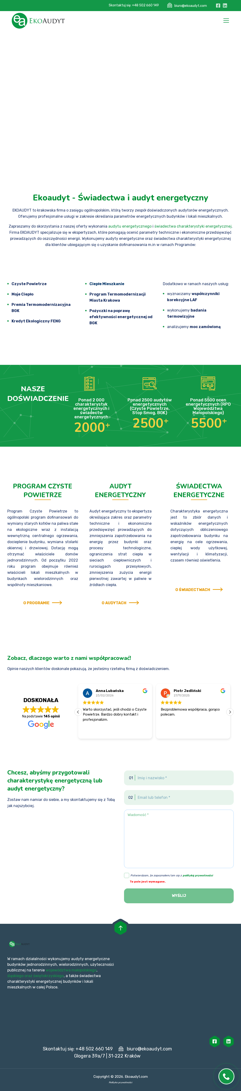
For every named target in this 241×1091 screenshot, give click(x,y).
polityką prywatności (198, 875)
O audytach (114, 603)
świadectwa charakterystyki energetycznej (193, 226)
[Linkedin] (228, 1041)
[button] (229, 712)
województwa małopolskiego (71, 970)
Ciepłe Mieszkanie (106, 284)
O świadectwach (192, 589)
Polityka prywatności (120, 1082)
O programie (36, 603)
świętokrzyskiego (48, 976)
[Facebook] (214, 1041)
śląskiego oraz (20, 976)
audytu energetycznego (130, 226)
